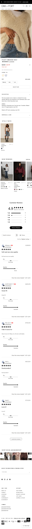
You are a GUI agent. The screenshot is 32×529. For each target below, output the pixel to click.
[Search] (23, 5)
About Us (3, 490)
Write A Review (16, 227)
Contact (3, 492)
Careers (3, 496)
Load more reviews (16, 439)
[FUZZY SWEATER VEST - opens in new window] (16, 34)
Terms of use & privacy (19, 518)
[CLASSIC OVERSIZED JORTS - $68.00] (7, 133)
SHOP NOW (25, 2)
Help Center (19, 490)
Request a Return (20, 494)
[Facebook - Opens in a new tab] (2, 480)
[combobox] (23, 239)
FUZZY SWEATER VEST (9, 9)
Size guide (27, 79)
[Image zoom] (2, 11)
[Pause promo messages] (2, 2)
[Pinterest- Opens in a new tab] (9, 480)
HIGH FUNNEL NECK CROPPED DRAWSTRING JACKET (17, 185)
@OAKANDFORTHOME (6, 508)
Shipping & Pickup (20, 497)
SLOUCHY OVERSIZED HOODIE (3, 184)
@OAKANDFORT (4, 510)
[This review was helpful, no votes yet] (26, 278)
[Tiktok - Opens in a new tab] (7, 480)
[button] (31, 2)
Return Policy (19, 492)
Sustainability (4, 497)
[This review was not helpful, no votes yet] (28, 278)
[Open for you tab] (28, 519)
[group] (6, 176)
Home (2, 9)
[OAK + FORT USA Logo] (7, 6)
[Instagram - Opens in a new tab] (4, 480)
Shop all (28, 159)
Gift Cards (19, 496)
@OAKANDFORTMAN (5, 507)
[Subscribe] (29, 472)
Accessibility (4, 499)
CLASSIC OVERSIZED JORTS (3, 145)
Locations (3, 494)
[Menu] (29, 5)
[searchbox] (8, 235)
